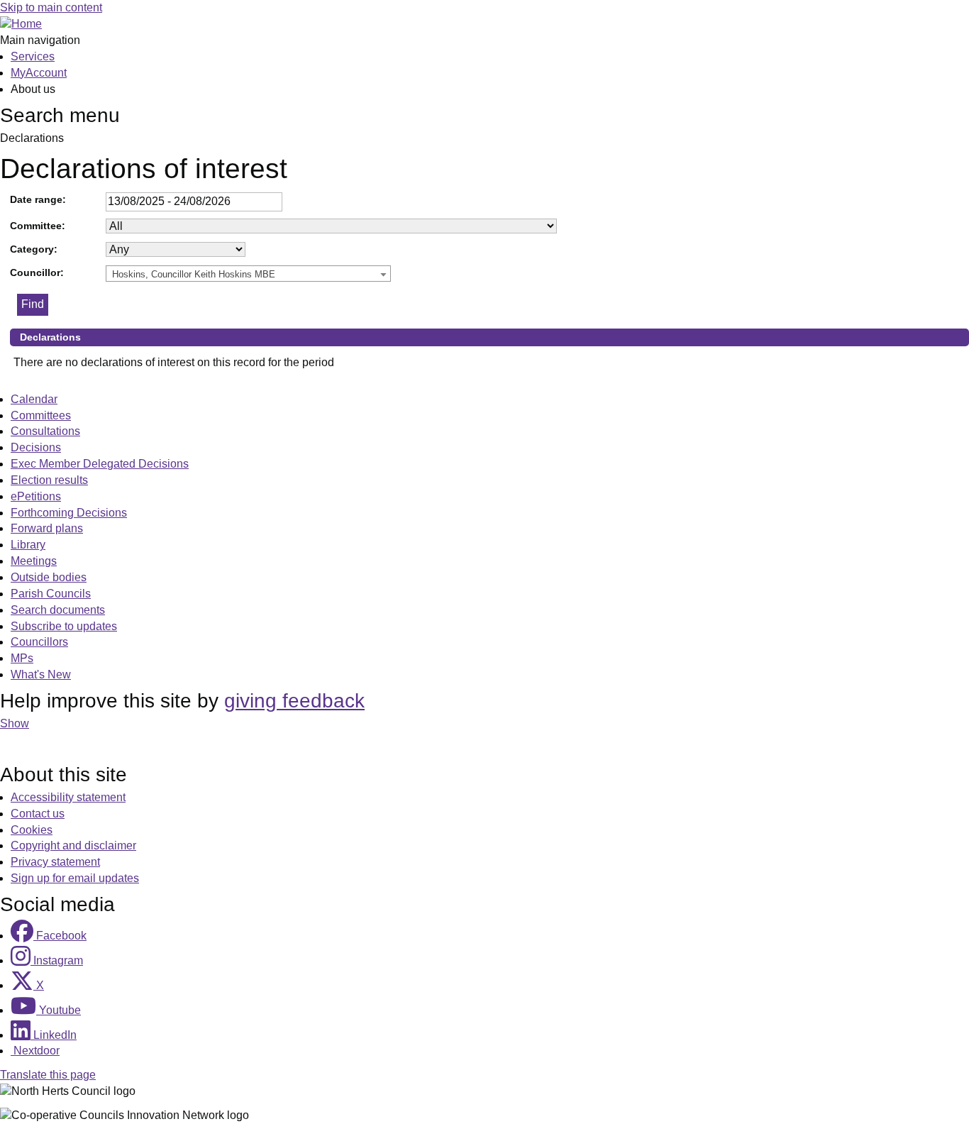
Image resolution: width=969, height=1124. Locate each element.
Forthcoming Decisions (69, 513)
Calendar (34, 399)
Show (14, 723)
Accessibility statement (68, 797)
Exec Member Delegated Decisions (100, 464)
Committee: (37, 225)
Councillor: (37, 272)
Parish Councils (51, 594)
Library (28, 545)
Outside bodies (49, 577)
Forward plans (47, 528)
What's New (41, 674)
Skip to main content (51, 7)
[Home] (21, 24)
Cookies (31, 830)
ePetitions (36, 496)
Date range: (38, 199)
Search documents (58, 610)
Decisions (36, 447)
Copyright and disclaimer (73, 845)
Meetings (34, 561)
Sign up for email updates (75, 878)
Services (33, 56)
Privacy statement (55, 862)
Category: (33, 249)
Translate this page (48, 1075)
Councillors (39, 642)
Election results (49, 480)
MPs (22, 658)
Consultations (45, 431)
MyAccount (39, 73)
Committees (41, 415)
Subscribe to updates (64, 626)
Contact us (38, 814)
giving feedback (294, 701)
